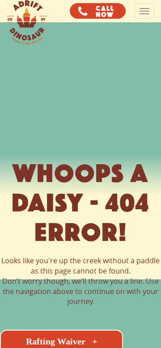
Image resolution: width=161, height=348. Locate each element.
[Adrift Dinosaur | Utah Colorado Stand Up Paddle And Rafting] (26, 11)
